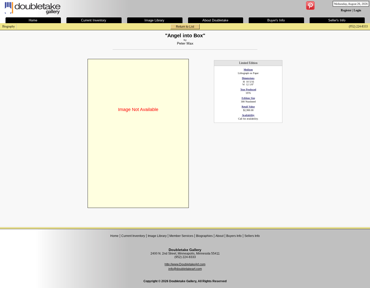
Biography (8, 26)
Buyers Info (234, 236)
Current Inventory (133, 236)
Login (357, 10)
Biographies (204, 236)
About (219, 236)
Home (114, 236)
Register (346, 10)
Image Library (157, 236)
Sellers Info (252, 236)
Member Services (181, 236)
